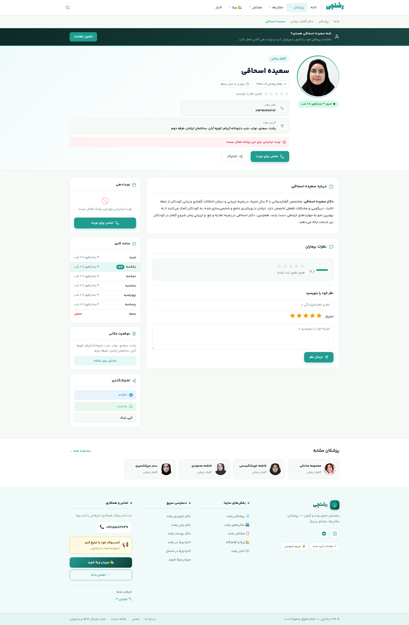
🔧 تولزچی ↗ (123, 599)
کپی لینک (126, 417)
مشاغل (256, 7)
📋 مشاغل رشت (238, 533)
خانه (313, 7)
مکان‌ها (277, 7)
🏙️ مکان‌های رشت (236, 524)
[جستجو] (67, 7)
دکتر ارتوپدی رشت (178, 516)
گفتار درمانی (278, 59)
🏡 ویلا (236, 7)
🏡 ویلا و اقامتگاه (237, 542)
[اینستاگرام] (334, 533)
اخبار (219, 7)
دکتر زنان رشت (181, 524)
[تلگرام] (324, 533)
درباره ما (150, 619)
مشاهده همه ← (80, 451)
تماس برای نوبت (267, 156)
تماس (135, 619)
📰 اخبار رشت (240, 551)
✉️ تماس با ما (100, 574)
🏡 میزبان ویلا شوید (101, 562)
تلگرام (123, 395)
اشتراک (232, 156)
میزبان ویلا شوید (179, 559)
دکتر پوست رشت (179, 533)
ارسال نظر (316, 357)
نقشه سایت (118, 619)
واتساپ (122, 406)
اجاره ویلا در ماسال (178, 551)
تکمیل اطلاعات (83, 36)
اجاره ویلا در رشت (179, 542)
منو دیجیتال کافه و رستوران (88, 619)
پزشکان (298, 7)
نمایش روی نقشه (105, 360)
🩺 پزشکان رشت (238, 516)
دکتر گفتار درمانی (301, 21)
